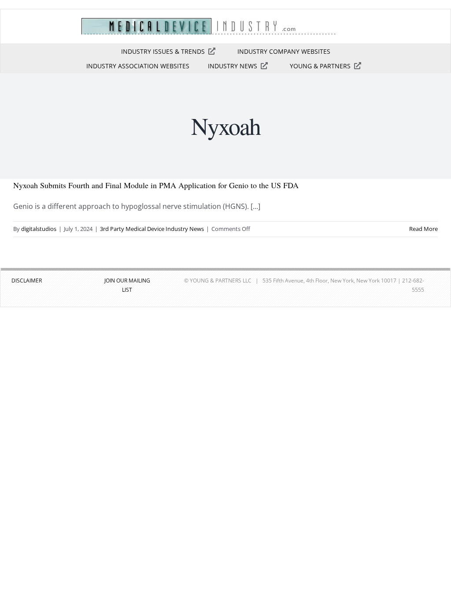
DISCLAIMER (26, 280)
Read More (423, 229)
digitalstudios (38, 229)
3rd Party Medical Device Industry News (152, 229)
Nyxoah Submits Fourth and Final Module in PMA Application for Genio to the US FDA (156, 185)
